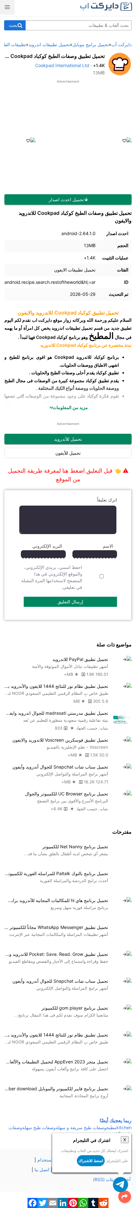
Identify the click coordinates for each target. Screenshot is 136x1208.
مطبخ (111, 1127)
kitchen (124, 1127)
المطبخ (101, 336)
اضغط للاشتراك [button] (90, 1160)
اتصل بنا (41, 1169)
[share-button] (124, 1196)
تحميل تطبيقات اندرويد (72, 328)
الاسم (108, 546)
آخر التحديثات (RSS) (112, 1179)
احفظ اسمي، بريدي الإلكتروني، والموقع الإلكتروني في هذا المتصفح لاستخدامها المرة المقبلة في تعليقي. (51, 577)
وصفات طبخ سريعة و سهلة (81, 1127)
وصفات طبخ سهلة (39, 1127)
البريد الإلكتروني (47, 546)
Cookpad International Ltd (62, 65)
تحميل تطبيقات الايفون (75, 269)
